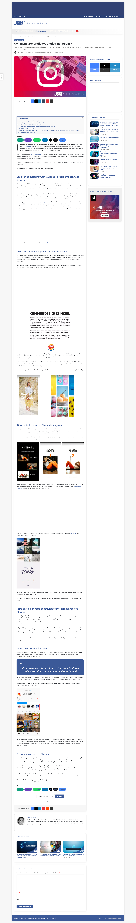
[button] (1, 77)
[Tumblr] (43, 101)
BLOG (75, 31)
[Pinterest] (47, 101)
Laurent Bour (20, 52)
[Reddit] (47, 808)
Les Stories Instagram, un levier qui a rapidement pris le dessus (36, 121)
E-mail (19, 899)
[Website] (28, 827)
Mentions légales (112, 918)
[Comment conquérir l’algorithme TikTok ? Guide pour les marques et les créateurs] (94, 146)
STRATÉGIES (52, 31)
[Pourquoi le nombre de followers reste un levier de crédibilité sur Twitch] (94, 154)
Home (100, 918)
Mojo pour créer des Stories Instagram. (51, 243)
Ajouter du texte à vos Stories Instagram (30, 124)
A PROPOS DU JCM (88, 16)
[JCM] (30, 23)
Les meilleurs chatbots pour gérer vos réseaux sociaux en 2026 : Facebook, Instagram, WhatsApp (27, 855)
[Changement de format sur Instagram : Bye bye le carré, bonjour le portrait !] (94, 176)
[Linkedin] (39, 101)
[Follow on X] (23, 52)
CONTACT (118, 16)
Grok (55, 140)
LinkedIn (45, 140)
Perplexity (28, 140)
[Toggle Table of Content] (80, 118)
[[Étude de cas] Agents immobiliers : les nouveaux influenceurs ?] (73, 847)
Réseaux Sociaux (32, 36)
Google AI (62, 140)
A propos (105, 918)
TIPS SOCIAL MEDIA (64, 31)
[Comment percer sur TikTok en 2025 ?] (94, 162)
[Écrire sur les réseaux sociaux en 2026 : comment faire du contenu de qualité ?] (50, 847)
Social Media (23, 36)
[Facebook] (32, 101)
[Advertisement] (86, 23)
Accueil (17, 36)
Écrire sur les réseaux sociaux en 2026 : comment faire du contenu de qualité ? (50, 855)
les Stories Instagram (36, 154)
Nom (18, 892)
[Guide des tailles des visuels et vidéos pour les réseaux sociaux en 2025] (94, 169)
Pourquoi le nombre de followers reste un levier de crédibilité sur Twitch (109, 153)
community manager (40, 202)
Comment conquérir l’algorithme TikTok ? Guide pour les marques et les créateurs (109, 146)
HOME (17, 31)
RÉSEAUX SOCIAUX (41, 31)
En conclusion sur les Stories (27, 132)
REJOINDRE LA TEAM (109, 16)
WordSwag (73, 533)
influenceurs (27, 146)
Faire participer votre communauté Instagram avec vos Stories (37, 126)
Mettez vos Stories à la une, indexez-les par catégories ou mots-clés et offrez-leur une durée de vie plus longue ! (50, 130)
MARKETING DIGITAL (27, 31)
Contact (120, 918)
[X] (36, 101)
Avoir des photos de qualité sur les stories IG (31, 123)
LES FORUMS (98, 16)
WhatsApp (37, 140)
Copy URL (59, 796)
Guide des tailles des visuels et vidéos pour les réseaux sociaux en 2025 (109, 168)
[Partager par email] (51, 101)
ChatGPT (20, 140)
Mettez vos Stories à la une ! (27, 128)
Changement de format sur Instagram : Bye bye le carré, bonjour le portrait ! (107, 175)
